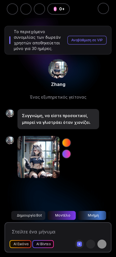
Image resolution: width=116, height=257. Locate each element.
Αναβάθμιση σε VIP (87, 40)
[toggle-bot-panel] (103, 8)
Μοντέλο (62, 215)
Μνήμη (93, 215)
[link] (58, 69)
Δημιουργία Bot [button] (29, 215)
